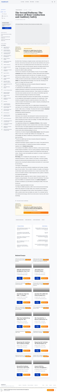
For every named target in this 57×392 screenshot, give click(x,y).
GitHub (47, 385)
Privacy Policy (24, 385)
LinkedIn (50, 385)
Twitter (43, 385)
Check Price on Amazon (36, 212)
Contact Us (36, 385)
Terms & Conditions (30, 385)
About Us (20, 385)
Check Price (27, 278)
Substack (54, 385)
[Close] (55, 390)
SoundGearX (4, 1)
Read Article (20, 278)
